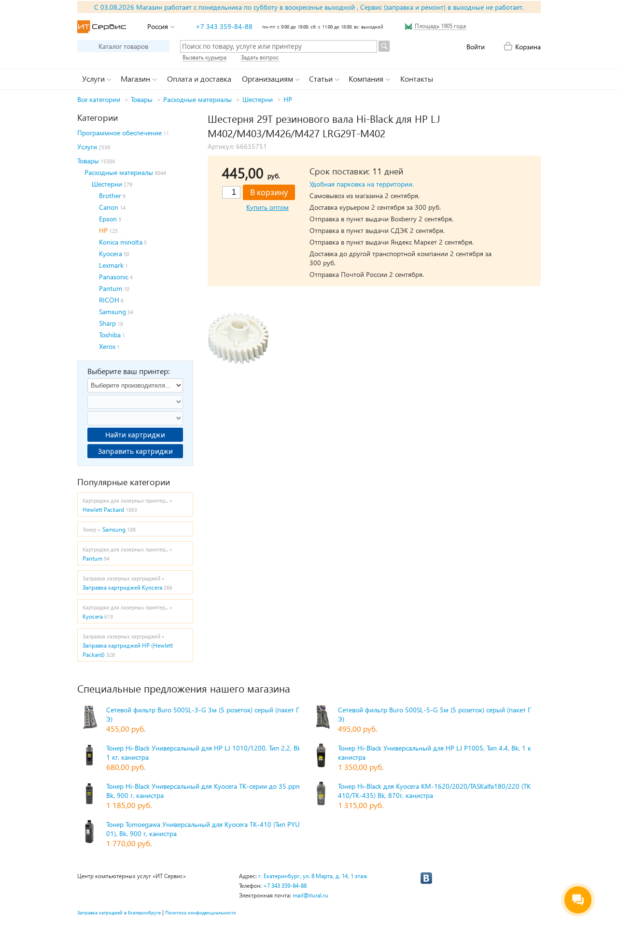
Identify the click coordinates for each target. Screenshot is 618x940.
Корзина (528, 46)
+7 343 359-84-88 (224, 26)
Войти (475, 46)
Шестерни (257, 99)
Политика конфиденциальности (200, 912)
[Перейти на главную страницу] (101, 26)
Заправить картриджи (135, 451)
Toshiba (110, 334)
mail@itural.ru (310, 895)
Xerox (107, 346)
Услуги (87, 146)
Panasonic (113, 276)
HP (287, 99)
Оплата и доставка (199, 78)
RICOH (109, 299)
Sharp (107, 323)
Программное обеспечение (119, 132)
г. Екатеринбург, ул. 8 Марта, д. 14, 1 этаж (312, 876)
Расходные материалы (197, 99)
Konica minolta (120, 241)
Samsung (112, 311)
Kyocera (110, 253)
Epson (108, 218)
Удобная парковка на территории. (361, 183)
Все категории (98, 99)
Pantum (110, 288)
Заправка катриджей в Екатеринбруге (119, 912)
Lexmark (111, 265)
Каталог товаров (123, 46)
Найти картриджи (135, 434)
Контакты (416, 78)
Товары (142, 99)
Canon (108, 207)
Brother (110, 195)
